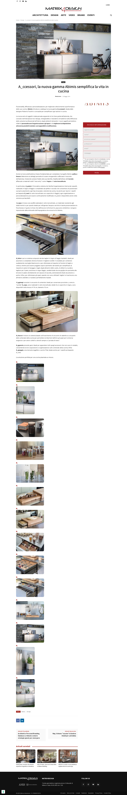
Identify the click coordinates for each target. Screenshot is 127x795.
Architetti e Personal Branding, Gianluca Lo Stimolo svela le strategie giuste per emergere (29, 736)
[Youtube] (23, 1)
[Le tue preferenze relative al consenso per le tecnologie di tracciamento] (3, 792)
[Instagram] (20, 1)
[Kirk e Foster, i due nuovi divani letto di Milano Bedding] (47, 756)
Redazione (58, 96)
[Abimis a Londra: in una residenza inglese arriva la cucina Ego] (68, 756)
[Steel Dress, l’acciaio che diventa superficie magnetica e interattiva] (25, 756)
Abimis (23, 711)
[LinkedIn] (26, 1)
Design (22, 20)
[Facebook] (17, 1)
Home (17, 20)
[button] (111, 15)
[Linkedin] (22, 720)
